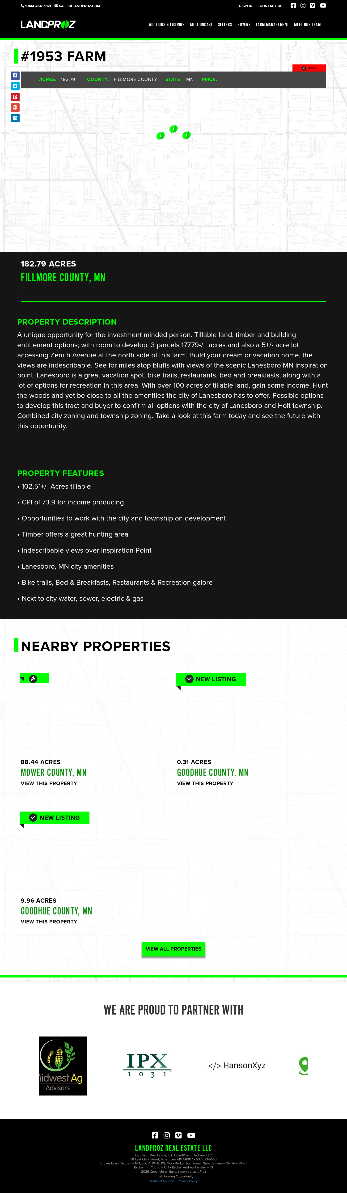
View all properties (173, 949)
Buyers (243, 25)
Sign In (246, 6)
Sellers (225, 25)
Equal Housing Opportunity (173, 1176)
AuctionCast (201, 25)
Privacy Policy (188, 1181)
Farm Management (272, 25)
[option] (111, 1066)
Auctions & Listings (167, 25)
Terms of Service (162, 1181)
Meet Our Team (307, 25)
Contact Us (271, 6)
